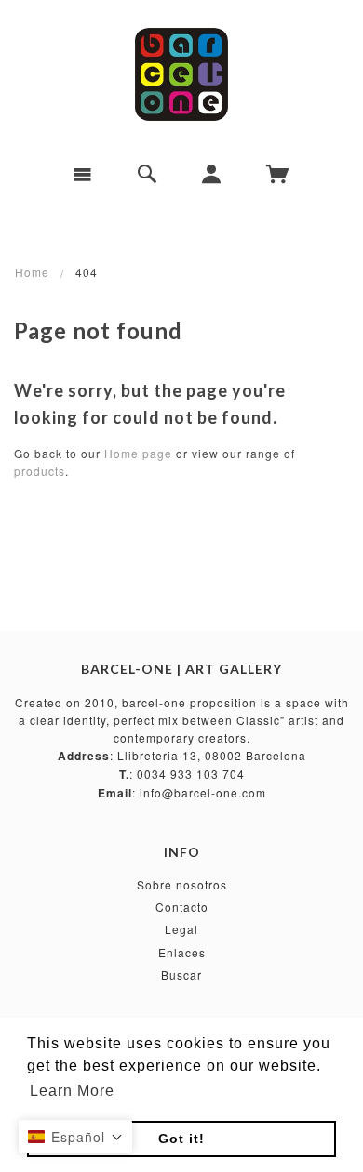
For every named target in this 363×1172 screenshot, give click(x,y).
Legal (181, 929)
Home (32, 272)
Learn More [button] (72, 1091)
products (39, 471)
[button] (75, 1136)
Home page (138, 453)
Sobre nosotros (182, 884)
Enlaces (182, 952)
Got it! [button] (181, 1138)
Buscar (181, 974)
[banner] (181, 74)
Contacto (181, 907)
